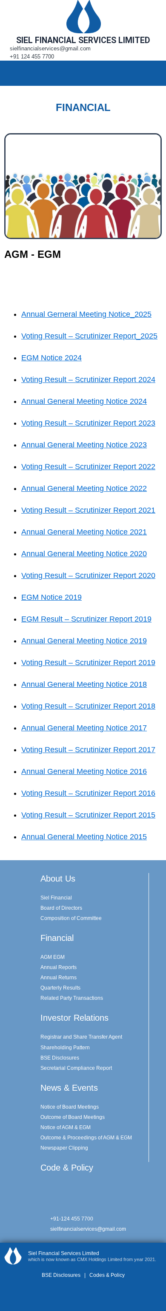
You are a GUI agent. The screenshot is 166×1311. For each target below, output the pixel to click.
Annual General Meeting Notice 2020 (84, 553)
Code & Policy (66, 1167)
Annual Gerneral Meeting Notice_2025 (86, 314)
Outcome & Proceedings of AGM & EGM (86, 1138)
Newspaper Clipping (64, 1148)
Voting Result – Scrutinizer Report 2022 (88, 466)
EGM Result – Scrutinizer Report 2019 (86, 619)
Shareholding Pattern (65, 1048)
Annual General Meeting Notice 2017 (84, 728)
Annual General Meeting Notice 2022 (84, 488)
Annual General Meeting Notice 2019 (84, 641)
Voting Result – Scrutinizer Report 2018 (88, 706)
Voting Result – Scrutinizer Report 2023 (88, 423)
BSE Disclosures (59, 1058)
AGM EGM (52, 957)
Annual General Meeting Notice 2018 (84, 684)
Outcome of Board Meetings (72, 1117)
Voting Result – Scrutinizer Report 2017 (88, 749)
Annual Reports (58, 967)
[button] (155, 73)
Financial (57, 938)
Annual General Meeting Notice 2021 (84, 532)
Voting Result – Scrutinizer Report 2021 (88, 510)
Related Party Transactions (71, 998)
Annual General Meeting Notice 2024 (84, 401)
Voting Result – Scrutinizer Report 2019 (88, 662)
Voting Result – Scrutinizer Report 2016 (88, 793)
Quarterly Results (60, 988)
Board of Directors (61, 908)
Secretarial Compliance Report (76, 1068)
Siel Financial (56, 898)
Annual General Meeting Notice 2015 (84, 836)
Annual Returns (58, 978)
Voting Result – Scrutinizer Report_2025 (89, 336)
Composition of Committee (71, 918)
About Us (57, 878)
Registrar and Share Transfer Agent (81, 1037)
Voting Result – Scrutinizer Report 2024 (88, 379)
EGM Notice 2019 (51, 597)
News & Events (69, 1087)
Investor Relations (74, 1017)
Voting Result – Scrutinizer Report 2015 (88, 815)
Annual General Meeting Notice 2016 (84, 771)
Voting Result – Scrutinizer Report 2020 (88, 575)
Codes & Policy (106, 1275)
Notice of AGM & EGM (65, 1127)
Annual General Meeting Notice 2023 (84, 445)
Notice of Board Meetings (69, 1107)
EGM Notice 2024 (51, 357)
